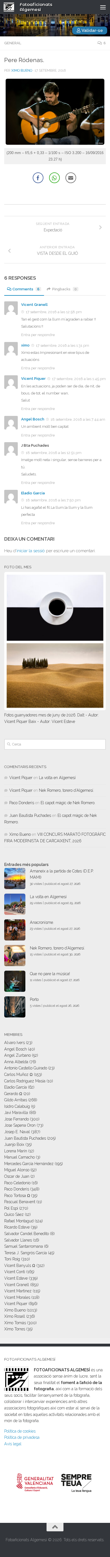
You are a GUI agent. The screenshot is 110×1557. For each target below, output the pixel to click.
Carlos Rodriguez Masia (24, 1081)
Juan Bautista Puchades (30, 815)
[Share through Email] (70, 177)
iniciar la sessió (31, 550)
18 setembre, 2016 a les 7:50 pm (53, 500)
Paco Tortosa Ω (17, 1195)
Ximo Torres (14, 1329)
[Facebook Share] (38, 177)
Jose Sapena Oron (20, 1125)
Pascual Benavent (19, 1201)
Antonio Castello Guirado (25, 1068)
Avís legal (12, 1444)
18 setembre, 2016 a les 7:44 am (77, 419)
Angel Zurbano (17, 1055)
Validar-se (92, 30)
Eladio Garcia (33, 493)
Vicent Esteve (16, 1278)
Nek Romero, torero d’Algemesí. (66, 790)
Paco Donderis (21, 803)
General (12, 43)
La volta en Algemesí (57, 777)
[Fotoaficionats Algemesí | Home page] (11, 7)
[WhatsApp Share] (54, 177)
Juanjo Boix (14, 1144)
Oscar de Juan (16, 1176)
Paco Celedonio (17, 1183)
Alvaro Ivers (14, 1042)
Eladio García (15, 1087)
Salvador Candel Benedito (26, 1233)
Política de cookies (20, 1431)
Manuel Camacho (19, 1157)
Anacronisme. (42, 922)
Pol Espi (11, 1208)
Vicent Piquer (33, 378)
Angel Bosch (32, 419)
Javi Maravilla (16, 1112)
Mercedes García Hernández (29, 1163)
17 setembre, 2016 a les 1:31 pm (62, 345)
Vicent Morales (17, 1297)
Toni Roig (12, 1259)
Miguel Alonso (16, 1170)
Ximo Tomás (15, 1323)
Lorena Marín (15, 1151)
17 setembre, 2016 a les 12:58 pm (54, 312)
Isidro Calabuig (17, 1106)
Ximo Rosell (14, 1316)
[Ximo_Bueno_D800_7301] (55, 143)
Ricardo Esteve (17, 1227)
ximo (25, 345)
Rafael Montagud (19, 1221)
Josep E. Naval (17, 1132)
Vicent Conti (14, 1271)
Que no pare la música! (50, 974)
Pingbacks (64, 289)
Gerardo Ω (13, 1093)
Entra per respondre (38, 335)
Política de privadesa (21, 1437)
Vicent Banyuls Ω (19, 1265)
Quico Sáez (14, 1214)
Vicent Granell (34, 304)
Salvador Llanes (18, 1240)
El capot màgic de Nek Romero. (68, 803)
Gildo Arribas (15, 1100)
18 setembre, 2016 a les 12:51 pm (54, 453)
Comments (25, 289)
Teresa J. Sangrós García (25, 1253)
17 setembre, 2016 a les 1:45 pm (79, 379)
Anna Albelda (16, 1062)
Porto (34, 999)
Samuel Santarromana (23, 1246)
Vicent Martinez (18, 1291)
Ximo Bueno (21, 71)
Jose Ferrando (16, 1119)
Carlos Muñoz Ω (18, 1074)
